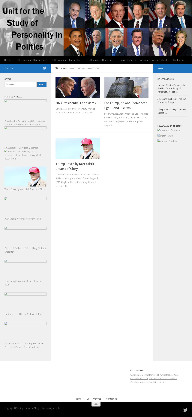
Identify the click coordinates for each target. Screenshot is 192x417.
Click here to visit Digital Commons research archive (153, 378)
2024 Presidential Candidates (31, 59)
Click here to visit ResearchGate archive (148, 382)
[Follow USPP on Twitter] (44, 68)
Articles (144, 59)
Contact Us (178, 59)
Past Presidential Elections (99, 59)
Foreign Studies (126, 59)
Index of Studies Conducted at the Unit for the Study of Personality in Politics (172, 88)
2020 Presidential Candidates (66, 59)
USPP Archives (94, 398)
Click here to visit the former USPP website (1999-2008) (154, 374)
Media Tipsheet (159, 59)
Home (7, 59)
